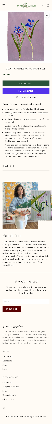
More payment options (26, 97)
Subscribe (11, 309)
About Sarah (8, 357)
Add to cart (26, 83)
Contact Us (7, 382)
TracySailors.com (39, 417)
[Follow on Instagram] (4, 408)
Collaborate (8, 361)
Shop (5, 365)
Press (5, 369)
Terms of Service (9, 395)
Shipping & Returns (11, 387)
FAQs (5, 391)
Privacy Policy (8, 399)
